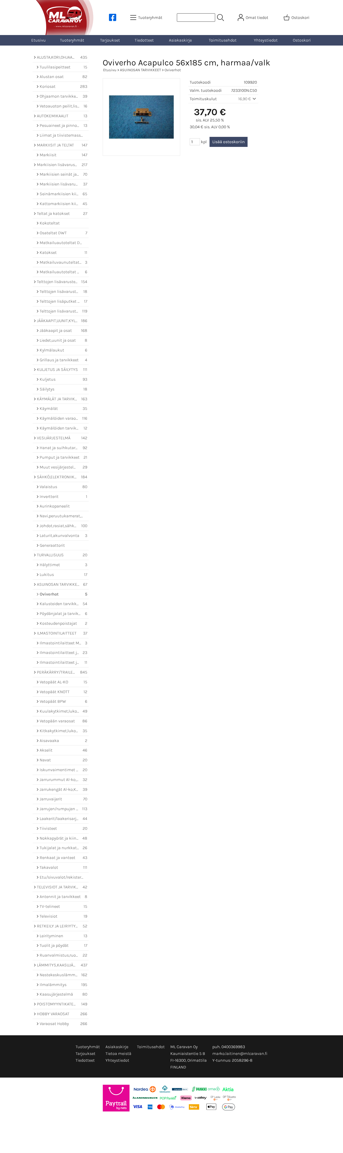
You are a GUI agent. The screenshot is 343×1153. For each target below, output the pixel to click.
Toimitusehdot (223, 40)
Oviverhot (172, 70)
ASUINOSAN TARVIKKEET (140, 70)
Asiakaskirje (180, 40)
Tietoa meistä (118, 1053)
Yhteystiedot (266, 40)
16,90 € (245, 98)
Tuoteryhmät (72, 40)
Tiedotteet (144, 40)
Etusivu (38, 40)
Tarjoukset (110, 40)
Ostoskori (302, 40)
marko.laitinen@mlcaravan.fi (239, 1053)
